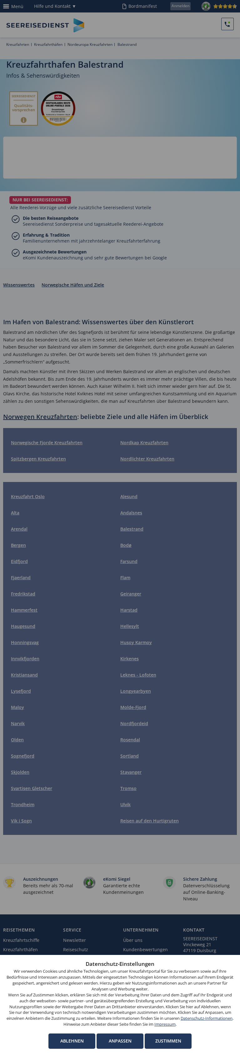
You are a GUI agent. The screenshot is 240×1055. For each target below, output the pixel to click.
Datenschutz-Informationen (206, 1018)
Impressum (165, 1024)
